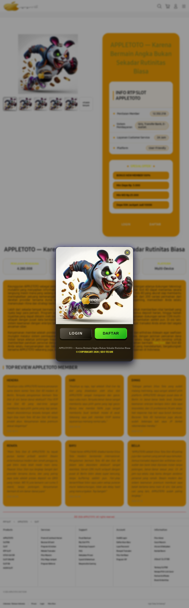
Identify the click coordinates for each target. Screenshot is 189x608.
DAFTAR (111, 333)
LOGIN (76, 333)
